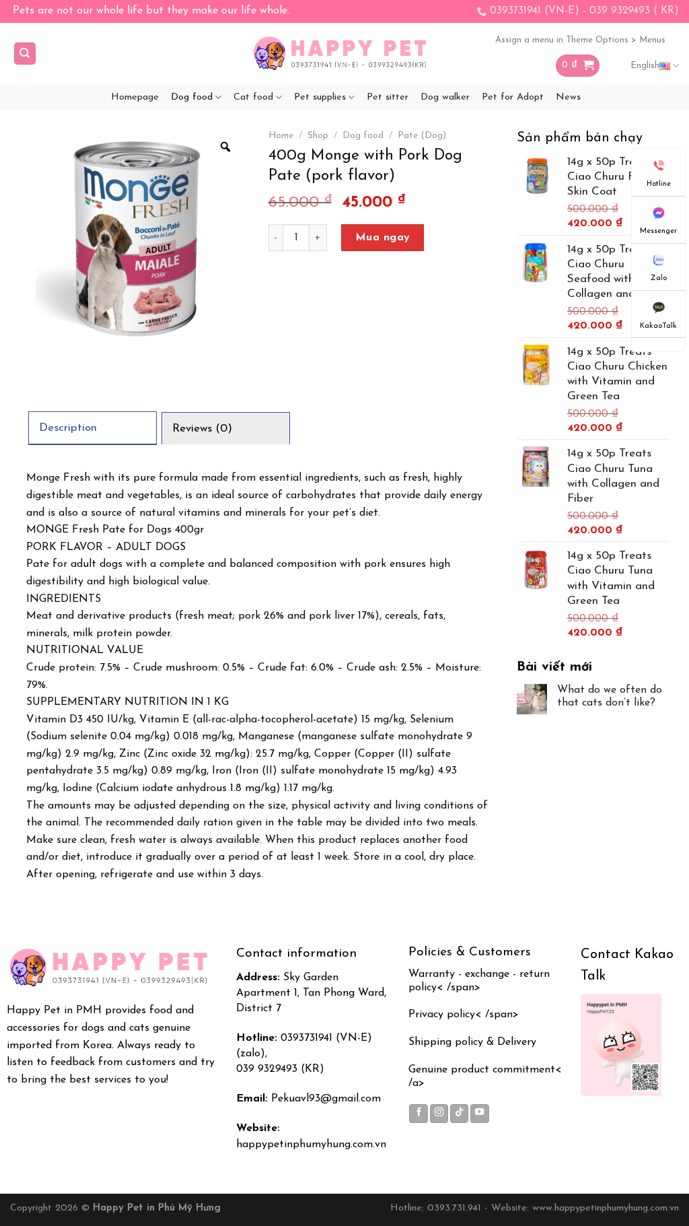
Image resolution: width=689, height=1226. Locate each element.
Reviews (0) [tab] (202, 428)
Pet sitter (387, 97)
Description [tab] (68, 428)
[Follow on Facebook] (418, 1113)
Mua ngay (382, 237)
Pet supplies (320, 97)
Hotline (659, 184)
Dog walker (445, 97)
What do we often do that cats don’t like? (609, 696)
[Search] (25, 53)
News (568, 97)
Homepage (135, 97)
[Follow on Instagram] (439, 1113)
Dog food (192, 97)
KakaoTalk (658, 326)
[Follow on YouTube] (479, 1113)
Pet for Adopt (513, 97)
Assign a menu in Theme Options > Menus (580, 40)
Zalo (659, 278)
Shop (317, 135)
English (644, 65)
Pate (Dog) (422, 135)
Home (280, 135)
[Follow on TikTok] (459, 1113)
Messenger (658, 231)
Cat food (253, 97)
